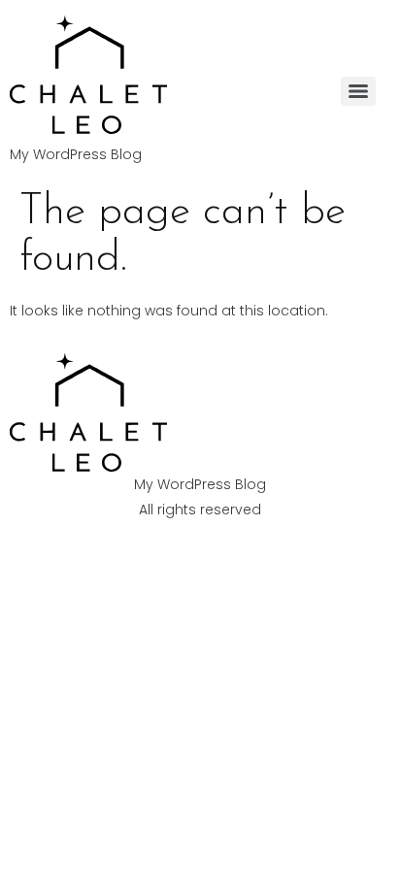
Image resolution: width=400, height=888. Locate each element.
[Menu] (358, 91)
